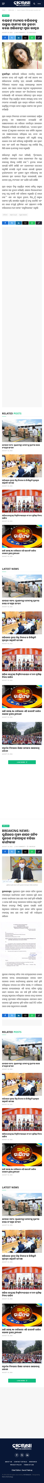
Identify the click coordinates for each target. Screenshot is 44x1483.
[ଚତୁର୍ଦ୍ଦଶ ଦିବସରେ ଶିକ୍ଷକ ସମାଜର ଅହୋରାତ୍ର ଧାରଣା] (22, 733)
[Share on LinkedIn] (19, 38)
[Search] (34, 3)
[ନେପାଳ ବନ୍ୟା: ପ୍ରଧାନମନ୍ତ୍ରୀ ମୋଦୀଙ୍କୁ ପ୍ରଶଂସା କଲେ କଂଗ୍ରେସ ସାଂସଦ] (22, 430)
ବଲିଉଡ (5, 215)
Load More (21, 762)
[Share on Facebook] (5, 38)
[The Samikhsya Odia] (22, 3)
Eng (39, 3)
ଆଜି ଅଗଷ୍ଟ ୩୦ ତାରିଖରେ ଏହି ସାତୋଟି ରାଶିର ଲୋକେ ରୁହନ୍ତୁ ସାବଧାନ (19, 551)
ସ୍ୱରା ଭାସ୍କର (23, 215)
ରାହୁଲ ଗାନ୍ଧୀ (13, 215)
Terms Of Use (29, 1465)
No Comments (20, 32)
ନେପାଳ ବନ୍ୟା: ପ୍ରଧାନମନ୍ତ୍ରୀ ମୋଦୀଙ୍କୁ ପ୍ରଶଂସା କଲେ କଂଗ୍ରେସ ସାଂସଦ (20, 602)
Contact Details (20, 1462)
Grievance (33, 1462)
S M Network (27, 1475)
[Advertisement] (22, 317)
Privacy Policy (16, 1465)
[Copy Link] (39, 38)
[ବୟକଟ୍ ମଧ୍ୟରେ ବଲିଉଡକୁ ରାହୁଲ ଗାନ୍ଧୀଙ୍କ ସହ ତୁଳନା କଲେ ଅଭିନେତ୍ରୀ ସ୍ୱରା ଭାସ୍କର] (22, 55)
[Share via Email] (25, 38)
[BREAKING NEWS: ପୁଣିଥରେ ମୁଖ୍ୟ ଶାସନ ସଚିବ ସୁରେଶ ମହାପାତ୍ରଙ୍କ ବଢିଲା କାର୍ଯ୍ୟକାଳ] (22, 869)
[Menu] (3, 3)
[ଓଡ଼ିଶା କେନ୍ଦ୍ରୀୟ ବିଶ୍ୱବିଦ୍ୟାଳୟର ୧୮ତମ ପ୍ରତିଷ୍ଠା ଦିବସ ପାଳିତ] (22, 501)
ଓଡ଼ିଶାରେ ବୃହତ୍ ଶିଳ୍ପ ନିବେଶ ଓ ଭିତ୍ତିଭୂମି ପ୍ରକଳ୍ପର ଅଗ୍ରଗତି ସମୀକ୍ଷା (19, 639)
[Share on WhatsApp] (32, 38)
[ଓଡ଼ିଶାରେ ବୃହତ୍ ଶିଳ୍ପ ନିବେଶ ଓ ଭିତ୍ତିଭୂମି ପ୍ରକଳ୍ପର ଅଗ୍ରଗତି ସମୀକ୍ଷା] (22, 465)
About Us (8, 1462)
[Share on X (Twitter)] (12, 38)
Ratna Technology (7, 1477)
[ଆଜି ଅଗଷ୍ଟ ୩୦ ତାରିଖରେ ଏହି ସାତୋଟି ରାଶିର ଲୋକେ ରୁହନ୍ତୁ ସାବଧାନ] (22, 536)
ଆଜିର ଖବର (6, 15)
